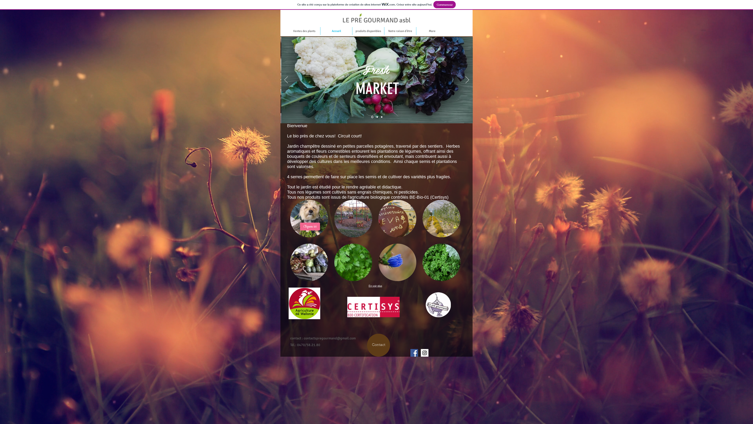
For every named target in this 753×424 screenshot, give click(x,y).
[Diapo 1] (372, 117)
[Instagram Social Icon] (424, 353)
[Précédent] (286, 80)
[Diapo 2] (381, 117)
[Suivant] (467, 80)
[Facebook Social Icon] (414, 353)
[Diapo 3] (377, 117)
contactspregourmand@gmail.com (330, 338)
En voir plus (375, 285)
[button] (309, 218)
